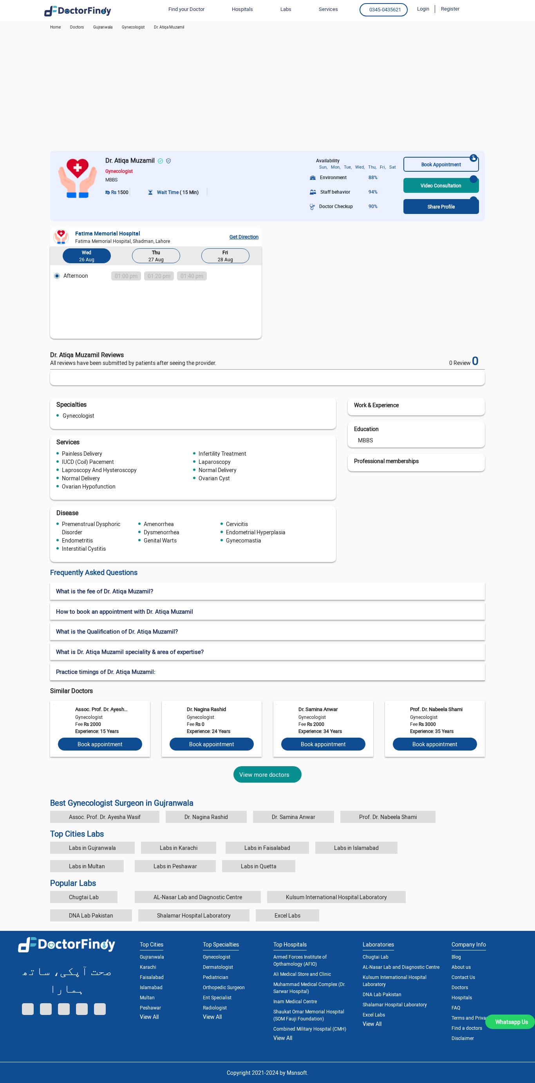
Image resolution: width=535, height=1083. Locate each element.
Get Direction (244, 236)
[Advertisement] (267, 92)
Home (55, 27)
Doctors (460, 987)
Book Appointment (441, 164)
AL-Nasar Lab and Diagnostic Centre (198, 897)
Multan (147, 997)
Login (423, 8)
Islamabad (151, 987)
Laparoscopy (215, 461)
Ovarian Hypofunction (89, 486)
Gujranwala (102, 27)
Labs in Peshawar (175, 866)
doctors (77, 27)
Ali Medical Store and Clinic (302, 974)
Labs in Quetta (259, 866)
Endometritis (77, 540)
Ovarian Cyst (214, 478)
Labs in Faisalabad (267, 847)
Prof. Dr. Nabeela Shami (436, 709)
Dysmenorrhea (161, 532)
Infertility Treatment (222, 453)
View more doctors (264, 774)
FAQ (456, 1007)
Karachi (148, 967)
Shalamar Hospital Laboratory (194, 915)
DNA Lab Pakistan (91, 915)
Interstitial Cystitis (84, 548)
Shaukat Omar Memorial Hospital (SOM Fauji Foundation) (308, 1015)
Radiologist (215, 1007)
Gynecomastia (243, 540)
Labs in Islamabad (356, 847)
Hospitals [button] (242, 9)
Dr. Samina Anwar (318, 709)
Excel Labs (287, 915)
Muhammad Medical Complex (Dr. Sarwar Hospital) (309, 987)
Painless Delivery (82, 453)
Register (450, 8)
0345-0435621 (385, 9)
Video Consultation (441, 185)
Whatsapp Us (511, 1022)
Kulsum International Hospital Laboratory (336, 897)
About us (461, 967)
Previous (58, 257)
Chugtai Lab (84, 897)
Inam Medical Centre (295, 1001)
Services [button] (328, 9)
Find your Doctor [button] (186, 9)
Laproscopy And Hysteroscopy (99, 470)
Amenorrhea (159, 524)
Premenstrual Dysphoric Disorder (91, 528)
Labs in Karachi (178, 847)
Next (254, 257)
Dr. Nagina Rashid (206, 709)
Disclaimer (463, 1038)
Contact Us (463, 977)
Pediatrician (215, 977)
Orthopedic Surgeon (224, 987)
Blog (456, 957)
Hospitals (462, 997)
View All (149, 1016)
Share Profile (441, 206)
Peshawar (150, 1007)
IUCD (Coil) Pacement (88, 461)
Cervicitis (237, 524)
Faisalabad (152, 977)
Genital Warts (160, 540)
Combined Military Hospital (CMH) (309, 1029)
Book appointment (100, 744)
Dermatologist (218, 967)
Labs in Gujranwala (92, 847)
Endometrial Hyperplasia (256, 532)
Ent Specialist (217, 997)
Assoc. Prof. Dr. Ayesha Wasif (101, 709)
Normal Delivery (218, 470)
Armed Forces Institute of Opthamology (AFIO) (300, 960)
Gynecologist (78, 415)
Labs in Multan (87, 866)
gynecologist (133, 27)
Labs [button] (285, 9)
